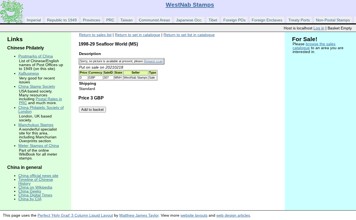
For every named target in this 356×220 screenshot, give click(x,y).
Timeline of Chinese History (35, 181)
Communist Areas (154, 20)
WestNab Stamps (190, 4)
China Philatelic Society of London (41, 109)
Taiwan (126, 20)
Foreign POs (234, 20)
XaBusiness (28, 73)
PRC (110, 20)
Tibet (213, 20)
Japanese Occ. (189, 20)
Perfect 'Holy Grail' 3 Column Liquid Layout (75, 215)
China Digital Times (35, 195)
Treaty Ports (299, 20)
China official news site (38, 175)
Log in (318, 28)
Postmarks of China (35, 56)
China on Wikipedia (35, 187)
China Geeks (29, 191)
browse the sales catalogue (314, 46)
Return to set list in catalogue (189, 34)
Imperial (34, 20)
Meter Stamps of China (38, 145)
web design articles (233, 215)
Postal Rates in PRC (40, 101)
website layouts (194, 215)
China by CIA (29, 199)
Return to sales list (95, 34)
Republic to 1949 (62, 20)
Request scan (153, 61)
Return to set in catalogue (137, 34)
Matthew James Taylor (139, 215)
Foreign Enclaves (267, 20)
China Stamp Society (36, 86)
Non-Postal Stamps (333, 20)
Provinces (91, 20)
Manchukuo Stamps (35, 124)
